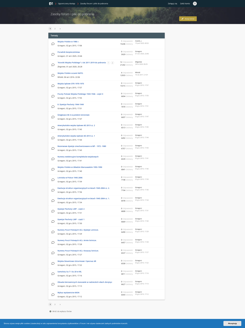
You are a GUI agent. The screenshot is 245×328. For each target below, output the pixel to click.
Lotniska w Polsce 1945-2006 (70, 177)
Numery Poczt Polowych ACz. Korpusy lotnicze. (78, 250)
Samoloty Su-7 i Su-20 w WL (70, 271)
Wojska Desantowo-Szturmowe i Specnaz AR (77, 261)
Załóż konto (185, 3)
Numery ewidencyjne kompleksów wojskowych (78, 156)
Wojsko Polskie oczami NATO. (70, 73)
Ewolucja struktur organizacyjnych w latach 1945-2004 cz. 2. (84, 188)
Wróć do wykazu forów (62, 311)
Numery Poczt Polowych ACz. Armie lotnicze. (77, 240)
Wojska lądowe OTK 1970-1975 (71, 83)
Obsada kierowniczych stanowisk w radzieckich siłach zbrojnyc (85, 282)
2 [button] (54, 28)
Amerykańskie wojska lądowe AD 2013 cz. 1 (76, 136)
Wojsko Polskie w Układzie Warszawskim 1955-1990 (80, 167)
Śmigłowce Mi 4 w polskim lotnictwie (73, 115)
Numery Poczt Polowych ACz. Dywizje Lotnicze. (78, 230)
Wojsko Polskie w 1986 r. (68, 41)
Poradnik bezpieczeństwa (69, 52)
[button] (128, 323)
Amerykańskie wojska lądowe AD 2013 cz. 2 (76, 125)
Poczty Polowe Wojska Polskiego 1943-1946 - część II (80, 94)
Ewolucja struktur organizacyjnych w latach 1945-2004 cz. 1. (84, 198)
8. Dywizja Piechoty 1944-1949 (71, 104)
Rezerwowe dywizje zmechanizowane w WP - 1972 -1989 (82, 146)
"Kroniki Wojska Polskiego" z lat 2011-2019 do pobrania (82, 62)
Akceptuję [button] (232, 323)
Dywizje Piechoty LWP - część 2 (71, 209)
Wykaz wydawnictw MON (68, 292)
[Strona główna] (51, 4)
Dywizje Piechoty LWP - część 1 (71, 219)
